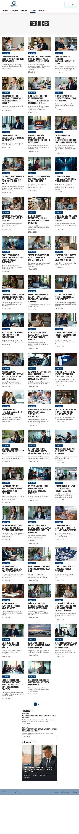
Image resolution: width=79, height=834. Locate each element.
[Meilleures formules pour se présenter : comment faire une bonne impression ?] (13, 513)
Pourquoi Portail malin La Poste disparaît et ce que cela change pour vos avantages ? (38, 336)
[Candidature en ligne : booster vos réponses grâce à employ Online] (13, 44)
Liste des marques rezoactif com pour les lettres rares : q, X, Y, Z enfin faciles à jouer (13, 297)
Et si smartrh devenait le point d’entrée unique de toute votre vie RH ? (65, 297)
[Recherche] (68, 4)
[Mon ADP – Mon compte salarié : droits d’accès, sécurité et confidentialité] (39, 436)
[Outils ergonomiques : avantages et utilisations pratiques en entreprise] (13, 554)
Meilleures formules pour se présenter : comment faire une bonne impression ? (13, 528)
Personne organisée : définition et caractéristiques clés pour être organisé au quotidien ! (66, 139)
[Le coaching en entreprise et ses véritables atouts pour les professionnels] (66, 630)
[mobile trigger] (3, 4)
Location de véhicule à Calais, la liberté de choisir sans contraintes (39, 645)
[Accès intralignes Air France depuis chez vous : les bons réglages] (66, 203)
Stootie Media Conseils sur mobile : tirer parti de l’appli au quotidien (38, 257)
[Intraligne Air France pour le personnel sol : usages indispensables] (66, 436)
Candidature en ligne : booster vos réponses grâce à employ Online (13, 59)
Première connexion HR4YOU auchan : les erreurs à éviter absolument (39, 179)
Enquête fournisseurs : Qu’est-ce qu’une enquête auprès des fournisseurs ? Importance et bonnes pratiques (12, 685)
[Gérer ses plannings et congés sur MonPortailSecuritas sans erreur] (66, 44)
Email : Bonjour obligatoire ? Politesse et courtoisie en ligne (39, 569)
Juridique (26, 727)
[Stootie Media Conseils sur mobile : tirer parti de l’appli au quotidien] (39, 243)
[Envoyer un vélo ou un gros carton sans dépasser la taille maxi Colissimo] (66, 243)
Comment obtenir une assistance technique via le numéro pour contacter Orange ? (12, 99)
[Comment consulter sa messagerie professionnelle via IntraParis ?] (13, 123)
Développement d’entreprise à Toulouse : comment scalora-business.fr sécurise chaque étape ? (38, 769)
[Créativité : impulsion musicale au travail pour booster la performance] (39, 591)
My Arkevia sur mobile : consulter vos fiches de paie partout (13, 451)
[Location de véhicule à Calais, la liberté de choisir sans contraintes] (39, 630)
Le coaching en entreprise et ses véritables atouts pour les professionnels (66, 645)
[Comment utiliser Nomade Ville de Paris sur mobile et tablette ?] (13, 203)
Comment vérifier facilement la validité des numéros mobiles (12, 412)
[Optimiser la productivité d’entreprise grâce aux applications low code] (66, 359)
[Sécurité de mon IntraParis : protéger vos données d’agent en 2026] (13, 320)
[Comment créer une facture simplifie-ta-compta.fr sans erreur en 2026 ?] (66, 320)
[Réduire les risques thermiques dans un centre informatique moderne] (66, 164)
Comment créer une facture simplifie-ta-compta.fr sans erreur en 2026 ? (65, 335)
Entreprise (27, 764)
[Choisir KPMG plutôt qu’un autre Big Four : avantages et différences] (39, 667)
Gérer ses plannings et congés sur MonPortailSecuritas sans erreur (65, 60)
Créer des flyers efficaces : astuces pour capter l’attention (65, 569)
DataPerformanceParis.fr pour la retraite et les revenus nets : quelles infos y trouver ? (39, 298)
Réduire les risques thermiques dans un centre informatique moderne (65, 179)
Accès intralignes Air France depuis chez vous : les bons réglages (66, 218)
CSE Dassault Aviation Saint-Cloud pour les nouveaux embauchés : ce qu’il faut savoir (13, 180)
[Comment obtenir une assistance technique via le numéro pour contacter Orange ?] (13, 83)
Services (6, 53)
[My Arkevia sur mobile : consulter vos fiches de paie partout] (13, 436)
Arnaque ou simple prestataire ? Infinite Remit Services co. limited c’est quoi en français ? (13, 375)
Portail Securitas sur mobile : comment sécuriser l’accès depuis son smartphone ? (13, 259)
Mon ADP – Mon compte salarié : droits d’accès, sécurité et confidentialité (39, 451)
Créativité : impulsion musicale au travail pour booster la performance (38, 606)
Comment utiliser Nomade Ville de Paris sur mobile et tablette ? (12, 218)
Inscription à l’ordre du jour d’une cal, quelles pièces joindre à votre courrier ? (39, 59)
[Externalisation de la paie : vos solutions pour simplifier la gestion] (66, 473)
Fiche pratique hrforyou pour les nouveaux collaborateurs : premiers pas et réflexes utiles (38, 99)
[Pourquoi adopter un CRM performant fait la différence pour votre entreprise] (39, 473)
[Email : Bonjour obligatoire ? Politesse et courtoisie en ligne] (39, 554)
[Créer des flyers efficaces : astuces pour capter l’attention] (66, 554)
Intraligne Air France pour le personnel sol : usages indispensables (65, 451)
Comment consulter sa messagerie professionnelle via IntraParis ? (13, 138)
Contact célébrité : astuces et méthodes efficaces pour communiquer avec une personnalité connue (65, 607)
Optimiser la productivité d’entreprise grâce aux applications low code (65, 374)
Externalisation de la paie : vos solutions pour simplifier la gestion (65, 488)
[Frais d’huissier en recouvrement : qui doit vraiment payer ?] (13, 591)
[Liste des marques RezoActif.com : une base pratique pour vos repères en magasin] (39, 203)
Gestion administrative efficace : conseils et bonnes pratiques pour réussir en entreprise (39, 529)
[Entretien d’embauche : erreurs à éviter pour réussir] (13, 630)
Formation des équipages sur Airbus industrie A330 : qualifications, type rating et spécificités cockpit (39, 375)
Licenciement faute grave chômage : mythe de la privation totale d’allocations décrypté (39, 730)
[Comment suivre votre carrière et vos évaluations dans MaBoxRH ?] (66, 83)
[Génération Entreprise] (14, 4)
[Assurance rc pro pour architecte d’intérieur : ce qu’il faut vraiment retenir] (66, 513)
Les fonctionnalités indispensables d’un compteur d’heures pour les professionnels (39, 139)
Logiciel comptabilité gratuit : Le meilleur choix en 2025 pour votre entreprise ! (12, 490)
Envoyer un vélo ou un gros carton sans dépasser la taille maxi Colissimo (65, 257)
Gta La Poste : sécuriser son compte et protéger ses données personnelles (65, 412)
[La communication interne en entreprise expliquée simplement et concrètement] (39, 397)
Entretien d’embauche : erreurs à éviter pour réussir (11, 645)
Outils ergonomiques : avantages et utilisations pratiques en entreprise (12, 569)
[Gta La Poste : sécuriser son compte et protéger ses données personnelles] (66, 397)
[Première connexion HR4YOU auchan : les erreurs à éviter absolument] (39, 164)
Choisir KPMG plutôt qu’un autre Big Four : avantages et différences (38, 682)
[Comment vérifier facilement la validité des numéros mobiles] (13, 397)
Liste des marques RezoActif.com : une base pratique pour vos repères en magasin (38, 219)
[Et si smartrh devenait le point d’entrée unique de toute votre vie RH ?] (66, 282)
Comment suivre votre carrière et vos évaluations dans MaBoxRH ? (65, 98)
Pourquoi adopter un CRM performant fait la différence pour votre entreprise (38, 490)
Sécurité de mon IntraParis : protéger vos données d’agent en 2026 (13, 335)
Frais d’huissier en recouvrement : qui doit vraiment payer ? (11, 606)
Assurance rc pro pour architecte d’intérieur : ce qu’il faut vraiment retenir (65, 528)
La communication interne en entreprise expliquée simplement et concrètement (39, 413)
